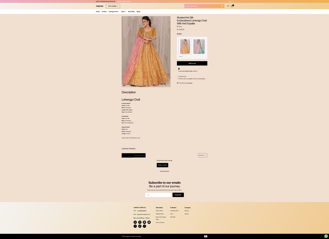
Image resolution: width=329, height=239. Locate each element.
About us (187, 210)
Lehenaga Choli (174, 210)
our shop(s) (189, 83)
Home (98, 11)
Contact (104, 11)
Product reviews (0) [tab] (127, 155)
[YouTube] (144, 222)
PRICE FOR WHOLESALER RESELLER (105, 1)
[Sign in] (228, 6)
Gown (123, 11)
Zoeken (222, 6)
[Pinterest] (139, 222)
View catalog (112, 6)
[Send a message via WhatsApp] (326, 236)
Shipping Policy (160, 214)
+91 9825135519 (142, 210)
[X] (135, 226)
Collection (173, 207)
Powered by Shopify (136, 236)
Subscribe (178, 195)
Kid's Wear (131, 11)
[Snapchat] (144, 226)
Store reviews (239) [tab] (139, 155)
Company (188, 207)
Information (159, 207)
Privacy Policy (159, 210)
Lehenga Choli (113, 11)
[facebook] (149, 222)
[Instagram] (135, 222)
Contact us (230, 1)
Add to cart (192, 63)
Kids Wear (172, 217)
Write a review (162, 165)
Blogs (138, 11)
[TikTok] (139, 226)
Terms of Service (160, 222)
